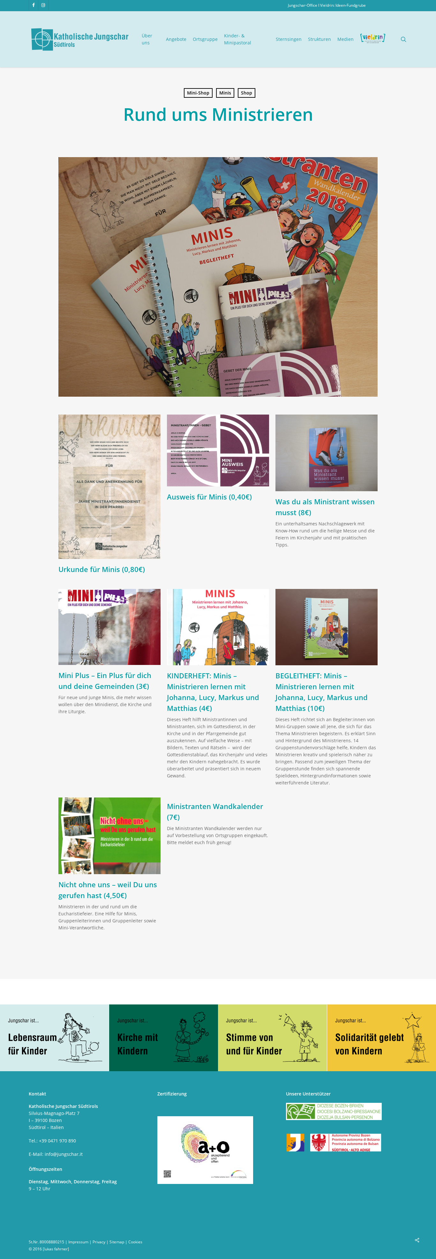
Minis (225, 93)
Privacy (99, 1242)
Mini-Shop (198, 93)
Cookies (135, 1242)
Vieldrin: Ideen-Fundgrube (343, 5)
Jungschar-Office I (304, 5)
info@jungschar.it (64, 1154)
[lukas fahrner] (56, 1249)
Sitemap (116, 1242)
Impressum (78, 1242)
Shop (246, 93)
